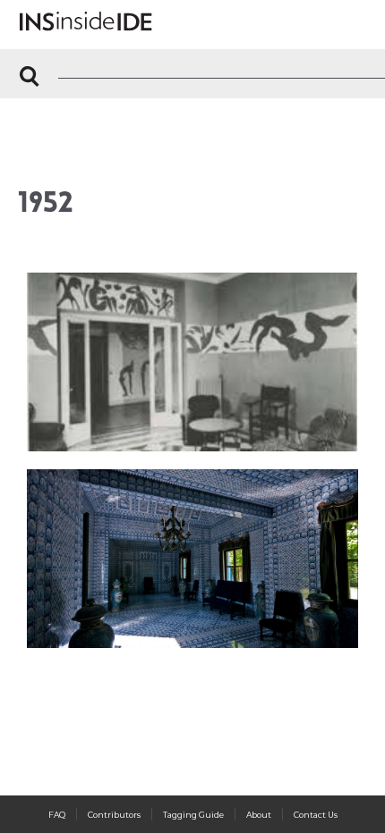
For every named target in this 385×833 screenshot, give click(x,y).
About (258, 815)
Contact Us (316, 815)
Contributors (114, 815)
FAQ (56, 815)
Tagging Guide (193, 815)
